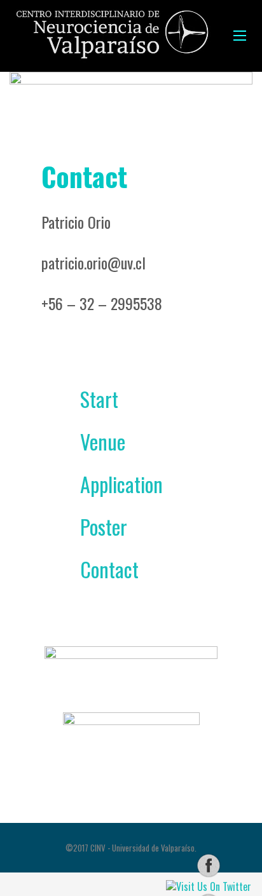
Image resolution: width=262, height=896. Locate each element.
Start (81, 399)
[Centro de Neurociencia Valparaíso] (112, 36)
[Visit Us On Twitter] (208, 885)
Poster (86, 526)
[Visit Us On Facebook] (208, 864)
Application (104, 484)
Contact (92, 569)
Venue (85, 441)
